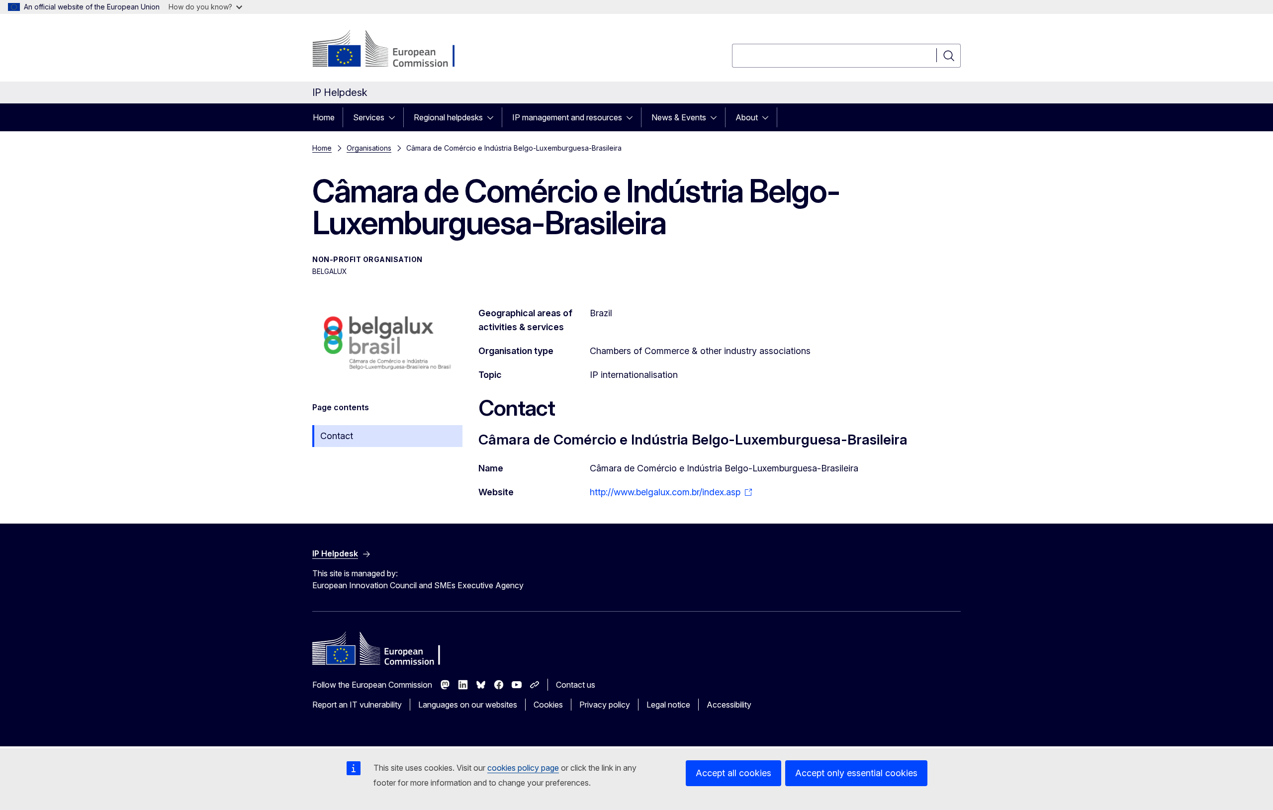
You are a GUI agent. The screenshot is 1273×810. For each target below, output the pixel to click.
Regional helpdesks (448, 117)
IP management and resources (567, 117)
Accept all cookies (733, 773)
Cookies (548, 705)
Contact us (575, 685)
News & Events (678, 117)
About (746, 117)
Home (324, 117)
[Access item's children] (394, 117)
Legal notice (668, 705)
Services (368, 117)
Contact (336, 436)
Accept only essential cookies (856, 773)
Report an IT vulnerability (357, 705)
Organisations (369, 148)
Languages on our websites (467, 705)
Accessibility (729, 705)
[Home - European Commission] (392, 50)
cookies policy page (523, 768)
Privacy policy (604, 705)
